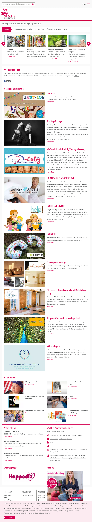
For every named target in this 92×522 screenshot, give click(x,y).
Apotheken (53, 446)
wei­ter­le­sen (8, 436)
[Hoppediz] (22, 476)
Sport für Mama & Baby (78, 458)
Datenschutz (8, 495)
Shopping (53, 449)
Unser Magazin (9, 500)
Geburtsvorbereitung (73, 455)
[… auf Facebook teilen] (5, 81)
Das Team (41, 497)
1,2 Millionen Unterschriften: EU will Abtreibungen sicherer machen (40, 29)
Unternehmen (43, 495)
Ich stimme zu (10, 517)
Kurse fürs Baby (55, 460)
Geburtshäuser (77, 435)
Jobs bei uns (42, 500)
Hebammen (54, 435)
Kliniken (69, 439)
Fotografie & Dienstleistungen (60, 452)
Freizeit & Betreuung (64, 449)
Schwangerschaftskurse (58, 455)
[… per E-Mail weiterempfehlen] (7, 81)
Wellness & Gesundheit (79, 449)
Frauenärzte (54, 439)
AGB (5, 497)
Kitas (51, 442)
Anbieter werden (27, 495)
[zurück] (3, 43)
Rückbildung (66, 458)
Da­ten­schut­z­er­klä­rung (42, 513)
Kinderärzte (62, 439)
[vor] (88, 43)
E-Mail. (76, 76)
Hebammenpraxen (64, 435)
